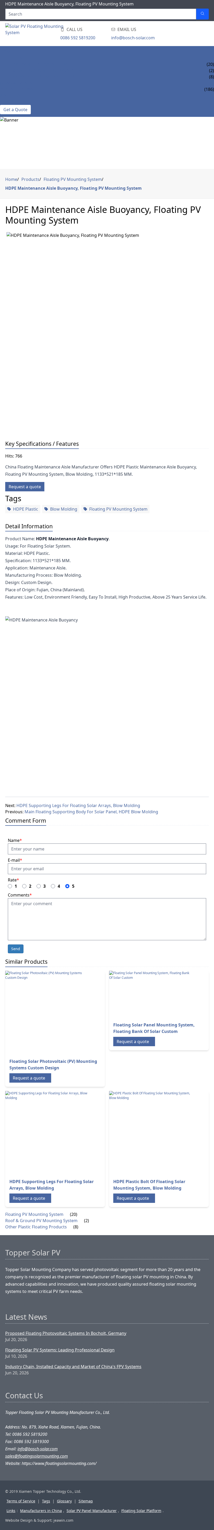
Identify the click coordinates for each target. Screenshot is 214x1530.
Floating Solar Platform (141, 1510)
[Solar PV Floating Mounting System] (34, 33)
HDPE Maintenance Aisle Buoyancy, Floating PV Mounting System (73, 188)
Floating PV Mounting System (33, 64)
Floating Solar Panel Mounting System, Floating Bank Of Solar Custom (154, 1028)
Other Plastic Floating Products (37, 77)
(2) (86, 1220)
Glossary (64, 1501)
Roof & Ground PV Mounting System (41, 70)
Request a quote (25, 487)
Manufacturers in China (41, 1510)
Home (6, 52)
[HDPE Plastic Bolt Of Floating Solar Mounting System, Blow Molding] (151, 1132)
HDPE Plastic (25, 509)
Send (15, 948)
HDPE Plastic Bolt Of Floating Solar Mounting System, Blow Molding (149, 1185)
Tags (46, 1501)
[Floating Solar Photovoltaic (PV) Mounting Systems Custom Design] (47, 1012)
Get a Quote (15, 109)
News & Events (16, 83)
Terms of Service (21, 1501)
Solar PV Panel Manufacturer (92, 1510)
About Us (10, 95)
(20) (73, 1214)
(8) (75, 1227)
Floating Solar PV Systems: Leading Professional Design (60, 1350)
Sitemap (86, 1501)
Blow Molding (63, 509)
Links (11, 1510)
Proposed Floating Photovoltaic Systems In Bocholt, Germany (65, 1333)
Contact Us (12, 102)
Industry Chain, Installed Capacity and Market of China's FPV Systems (73, 1366)
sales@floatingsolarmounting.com (36, 1456)
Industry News (16, 89)
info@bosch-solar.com (133, 38)
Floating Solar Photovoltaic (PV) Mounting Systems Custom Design (53, 1064)
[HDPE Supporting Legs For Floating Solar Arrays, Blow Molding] (47, 1132)
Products (11, 58)
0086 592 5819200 (77, 38)
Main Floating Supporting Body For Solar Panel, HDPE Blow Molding (91, 812)
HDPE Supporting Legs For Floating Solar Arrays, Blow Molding (78, 805)
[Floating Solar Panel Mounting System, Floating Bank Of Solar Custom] (151, 994)
